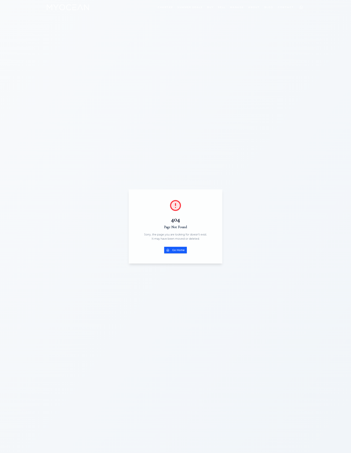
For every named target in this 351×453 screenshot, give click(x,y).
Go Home (178, 250)
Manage (237, 7)
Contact (286, 7)
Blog (268, 7)
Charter (165, 7)
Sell (221, 7)
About (254, 7)
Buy (210, 7)
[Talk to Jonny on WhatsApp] (301, 7)
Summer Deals (190, 7)
